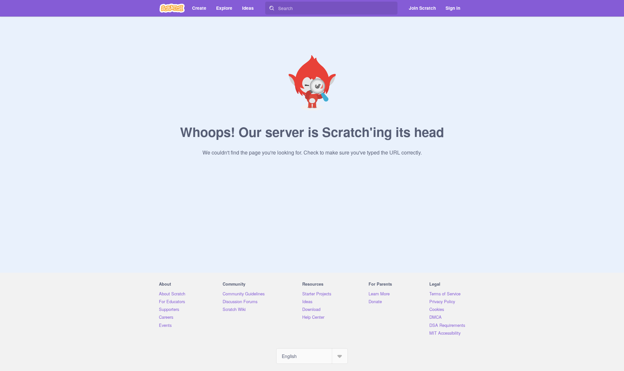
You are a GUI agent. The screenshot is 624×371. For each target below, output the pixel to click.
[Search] (271, 8)
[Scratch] (172, 8)
